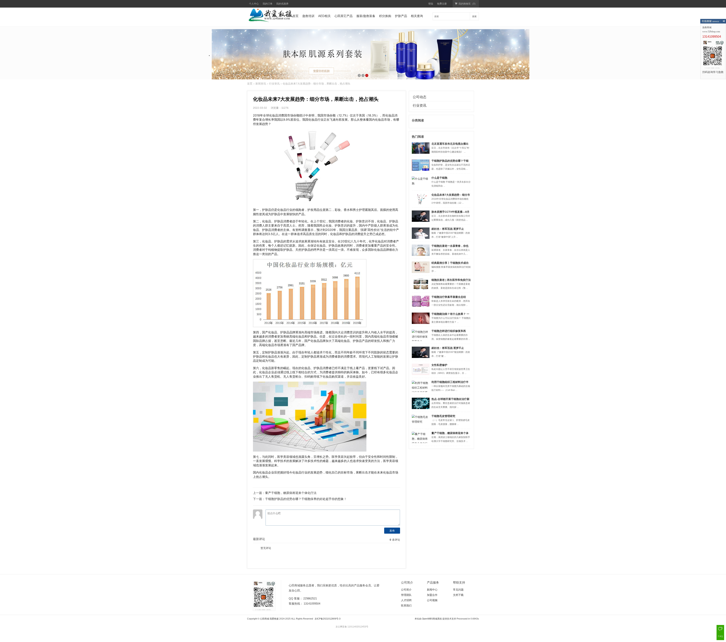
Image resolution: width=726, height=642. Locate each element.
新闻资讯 (260, 83)
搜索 (474, 16)
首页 (295, 16)
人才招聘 (406, 600)
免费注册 (442, 3)
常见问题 (458, 589)
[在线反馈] (720, 629)
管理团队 (406, 594)
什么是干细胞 (439, 177)
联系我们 (406, 605)
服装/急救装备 (365, 16)
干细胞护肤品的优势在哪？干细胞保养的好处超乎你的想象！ (306, 499)
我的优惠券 (282, 3)
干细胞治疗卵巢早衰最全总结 (448, 296)
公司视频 (432, 600)
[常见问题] (720, 636)
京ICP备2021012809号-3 (328, 618)
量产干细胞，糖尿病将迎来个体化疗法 (290, 493)
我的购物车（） (467, 3)
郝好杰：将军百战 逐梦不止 (447, 228)
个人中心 (254, 3)
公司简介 (406, 589)
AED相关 (324, 16)
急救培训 (308, 16)
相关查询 (417, 16)
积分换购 (385, 16)
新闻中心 (432, 589)
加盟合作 (432, 594)
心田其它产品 (343, 16)
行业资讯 (274, 83)
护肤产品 (401, 16)
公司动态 (419, 97)
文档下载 (458, 594)
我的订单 (267, 3)
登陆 (430, 3)
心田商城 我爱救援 (269, 618)
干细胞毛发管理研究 (443, 416)
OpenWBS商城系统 (432, 618)
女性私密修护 (439, 364)
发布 (392, 530)
